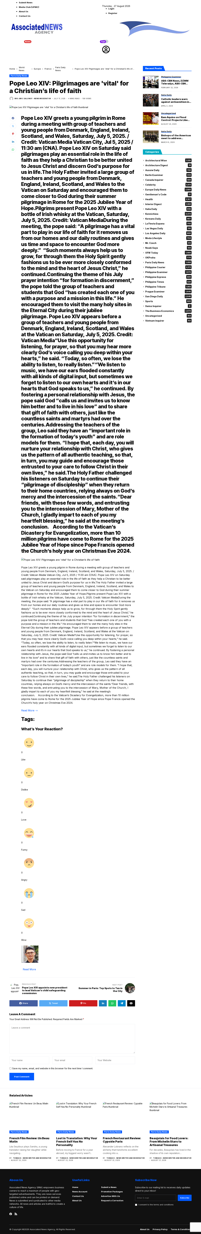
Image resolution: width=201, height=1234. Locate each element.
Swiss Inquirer (167, 306)
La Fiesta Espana (168, 223)
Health (168, 199)
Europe (37, 69)
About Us (23, 11)
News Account (79, 1191)
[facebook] (10, 1214)
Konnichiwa (168, 214)
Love (23, 819)
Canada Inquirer (168, 180)
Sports (168, 301)
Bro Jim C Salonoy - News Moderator (33, 98)
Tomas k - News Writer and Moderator (32, 1158)
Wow (23, 940)
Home (12, 69)
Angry (24, 879)
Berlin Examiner (168, 175)
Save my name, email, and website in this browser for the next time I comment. (52, 1068)
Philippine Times (168, 282)
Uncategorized (168, 315)
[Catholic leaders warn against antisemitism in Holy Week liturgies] (151, 100)
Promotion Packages (112, 1191)
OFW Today (168, 252)
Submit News (26, 2)
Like (23, 759)
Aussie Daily (168, 170)
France (48, 69)
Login (111, 8)
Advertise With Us (110, 1196)
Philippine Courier (168, 267)
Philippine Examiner (168, 272)
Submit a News (109, 1187)
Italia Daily (168, 209)
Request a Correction (112, 1200)
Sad (23, 910)
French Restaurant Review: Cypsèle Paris (122, 1140)
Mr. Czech (168, 243)
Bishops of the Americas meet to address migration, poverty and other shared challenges (176, 137)
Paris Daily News (19, 76)
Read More (28, 710)
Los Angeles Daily (168, 233)
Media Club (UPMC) (29, 7)
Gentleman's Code (168, 194)
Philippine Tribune (168, 286)
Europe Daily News (168, 189)
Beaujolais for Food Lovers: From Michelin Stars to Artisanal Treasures (169, 1142)
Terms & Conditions (181, 1229)
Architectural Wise (168, 160)
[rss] (16, 1214)
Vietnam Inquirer (168, 320)
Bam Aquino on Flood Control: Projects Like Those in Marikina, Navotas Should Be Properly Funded (174, 119)
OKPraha (168, 257)
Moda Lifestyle (168, 238)
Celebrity (168, 184)
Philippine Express (168, 277)
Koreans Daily (168, 218)
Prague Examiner (168, 291)
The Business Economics (168, 311)
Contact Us (24, 16)
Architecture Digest (168, 165)
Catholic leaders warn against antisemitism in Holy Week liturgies (175, 100)
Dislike (24, 789)
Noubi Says (168, 248)
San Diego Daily (168, 296)
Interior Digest (168, 204)
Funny (24, 849)
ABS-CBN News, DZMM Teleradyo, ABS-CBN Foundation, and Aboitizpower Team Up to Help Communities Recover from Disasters (175, 82)
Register (112, 13)
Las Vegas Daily (168, 228)
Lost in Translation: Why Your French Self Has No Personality (76, 1142)
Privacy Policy (160, 1229)
